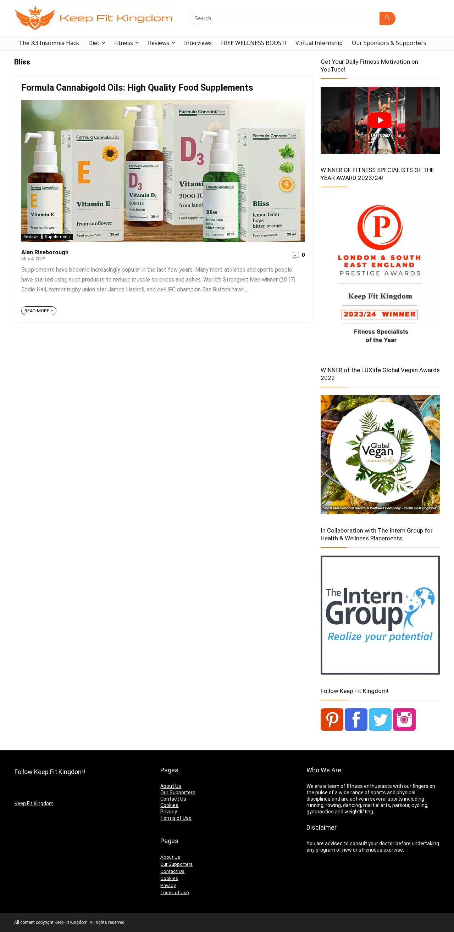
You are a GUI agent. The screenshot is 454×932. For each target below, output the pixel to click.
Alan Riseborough (44, 252)
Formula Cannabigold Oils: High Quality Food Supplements (137, 88)
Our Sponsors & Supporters (389, 43)
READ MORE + (38, 310)
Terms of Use (176, 818)
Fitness (123, 43)
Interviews (198, 43)
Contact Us (173, 799)
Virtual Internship (319, 43)
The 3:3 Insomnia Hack (49, 43)
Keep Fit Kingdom (34, 803)
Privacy (168, 811)
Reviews (158, 43)
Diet (93, 43)
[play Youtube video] (380, 120)
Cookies (169, 805)
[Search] (387, 18)
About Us (170, 786)
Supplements (58, 236)
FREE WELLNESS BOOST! (253, 43)
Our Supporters (177, 792)
